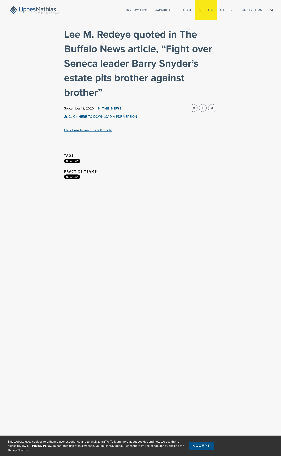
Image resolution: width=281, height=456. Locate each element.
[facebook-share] (203, 108)
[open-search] (271, 10)
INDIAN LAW (72, 161)
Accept (201, 445)
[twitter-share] (212, 108)
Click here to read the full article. (88, 130)
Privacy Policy (41, 446)
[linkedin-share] (193, 108)
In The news (109, 108)
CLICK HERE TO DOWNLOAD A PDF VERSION (102, 116)
